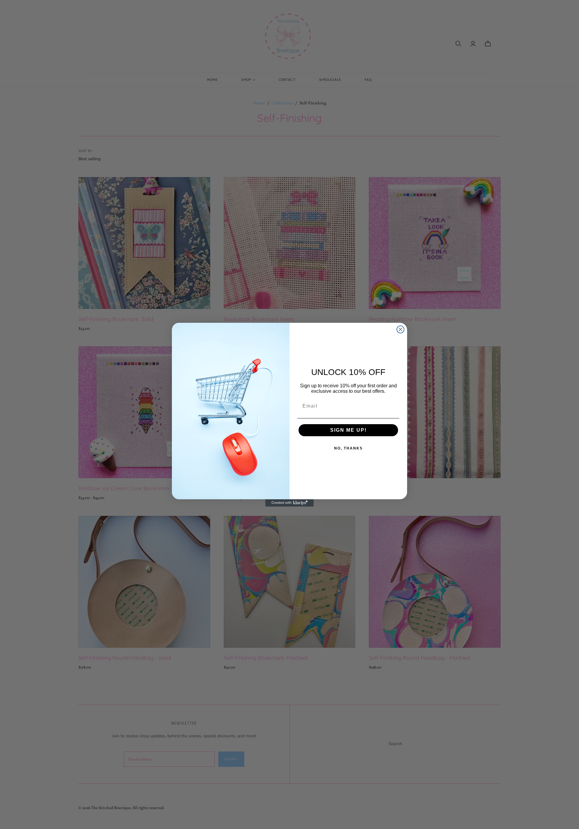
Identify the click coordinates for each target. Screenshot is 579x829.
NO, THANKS (348, 448)
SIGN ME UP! (348, 430)
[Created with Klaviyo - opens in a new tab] (289, 503)
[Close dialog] (400, 329)
